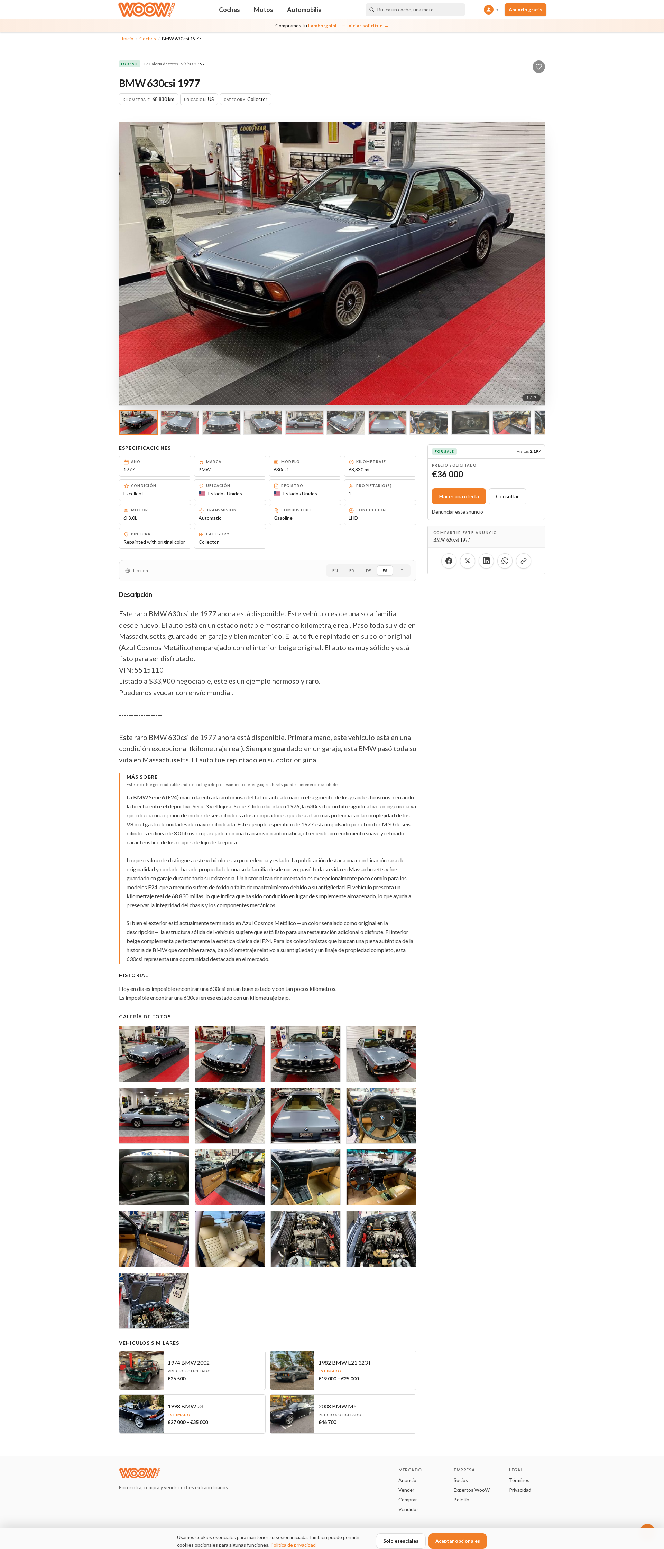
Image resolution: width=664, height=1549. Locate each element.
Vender (406, 1490)
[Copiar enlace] (523, 561)
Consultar (507, 496)
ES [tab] (384, 570)
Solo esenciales (400, 1541)
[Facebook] (448, 561)
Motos (263, 9)
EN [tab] (335, 570)
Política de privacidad (293, 1545)
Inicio (127, 38)
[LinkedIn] (486, 561)
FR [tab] (351, 570)
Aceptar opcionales (457, 1541)
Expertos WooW (472, 1490)
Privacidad (520, 1490)
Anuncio (407, 1480)
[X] (467, 561)
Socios (461, 1480)
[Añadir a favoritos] (539, 66)
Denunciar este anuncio (457, 512)
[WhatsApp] (505, 561)
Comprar (407, 1499)
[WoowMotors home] (147, 9)
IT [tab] (401, 570)
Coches (229, 9)
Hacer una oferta (459, 496)
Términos (519, 1480)
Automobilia (304, 9)
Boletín (461, 1499)
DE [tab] (368, 570)
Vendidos (408, 1509)
